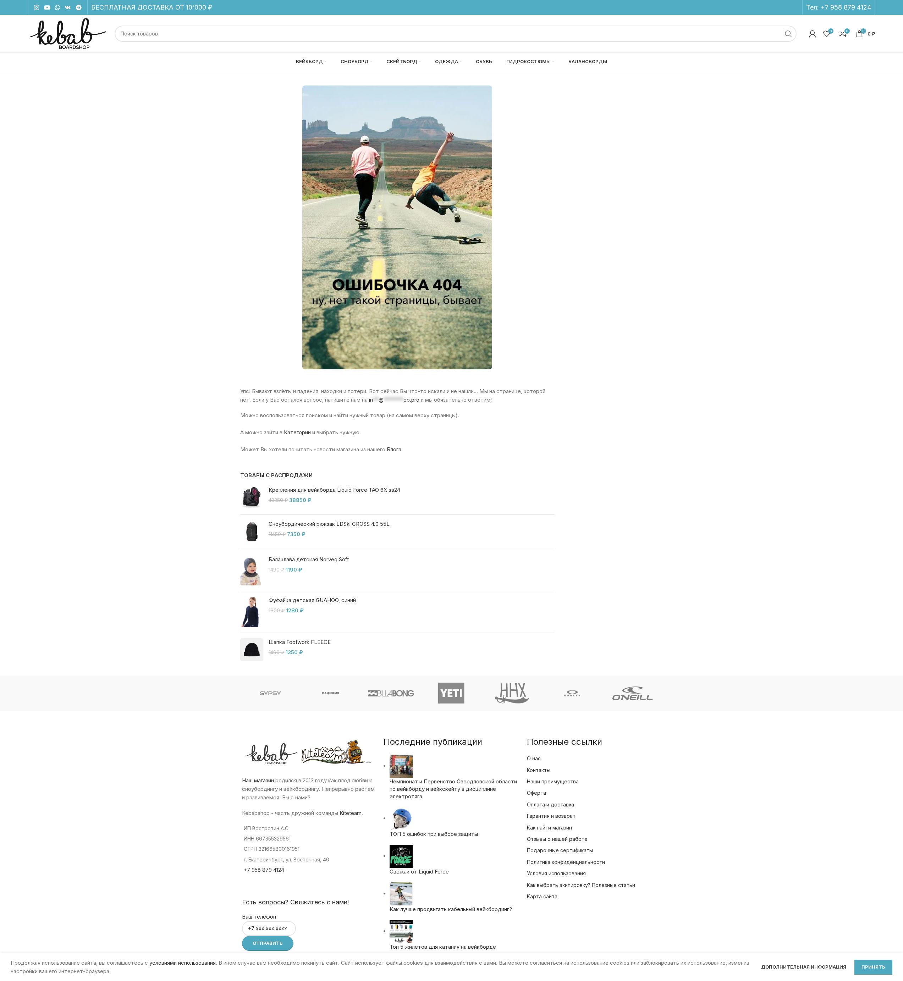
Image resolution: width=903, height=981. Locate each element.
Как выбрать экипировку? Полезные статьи (581, 885)
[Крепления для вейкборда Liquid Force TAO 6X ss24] (251, 497)
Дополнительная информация (804, 967)
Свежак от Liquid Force (419, 871)
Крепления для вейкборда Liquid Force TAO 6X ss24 (334, 489)
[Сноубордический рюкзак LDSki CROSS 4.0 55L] (251, 532)
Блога (394, 449)
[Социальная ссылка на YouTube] (47, 7)
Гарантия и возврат (551, 816)
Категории (297, 432)
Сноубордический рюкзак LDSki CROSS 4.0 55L (329, 523)
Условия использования (556, 873)
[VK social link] (67, 7)
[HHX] (512, 693)
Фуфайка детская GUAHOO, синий (312, 600)
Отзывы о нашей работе (557, 839)
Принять (873, 967)
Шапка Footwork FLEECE (300, 642)
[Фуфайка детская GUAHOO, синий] (251, 611)
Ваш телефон (259, 916)
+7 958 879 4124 (846, 7)
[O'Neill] (632, 693)
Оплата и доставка (550, 804)
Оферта (536, 793)
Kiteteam (351, 813)
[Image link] (397, 227)
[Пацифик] (331, 693)
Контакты (538, 770)
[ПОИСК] (788, 34)
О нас (534, 758)
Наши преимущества (553, 781)
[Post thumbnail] (401, 765)
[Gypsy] (270, 693)
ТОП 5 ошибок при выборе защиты (434, 834)
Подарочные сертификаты (560, 850)
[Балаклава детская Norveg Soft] (251, 570)
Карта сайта (542, 896)
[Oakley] (572, 693)
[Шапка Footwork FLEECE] (251, 649)
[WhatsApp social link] (57, 7)
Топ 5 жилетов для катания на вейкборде (443, 946)
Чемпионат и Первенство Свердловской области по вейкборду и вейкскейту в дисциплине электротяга (453, 789)
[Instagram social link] (37, 7)
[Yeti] (451, 693)
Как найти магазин (549, 828)
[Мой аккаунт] (812, 34)
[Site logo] (68, 33)
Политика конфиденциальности (566, 862)
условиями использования (182, 962)
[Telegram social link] (78, 7)
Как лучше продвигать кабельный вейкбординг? (451, 909)
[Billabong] (391, 693)
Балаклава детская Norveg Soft (309, 559)
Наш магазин (258, 780)
